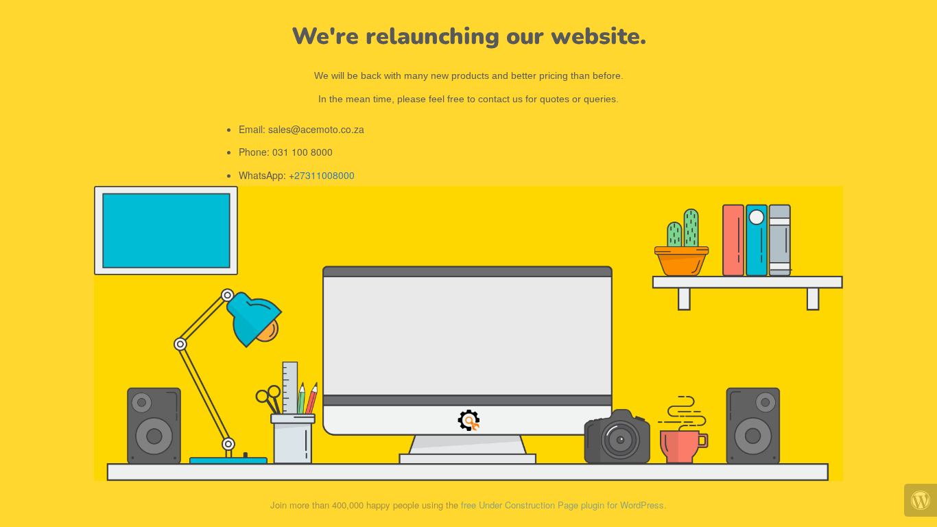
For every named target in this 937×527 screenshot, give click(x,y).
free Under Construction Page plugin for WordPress (562, 504)
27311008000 (324, 175)
